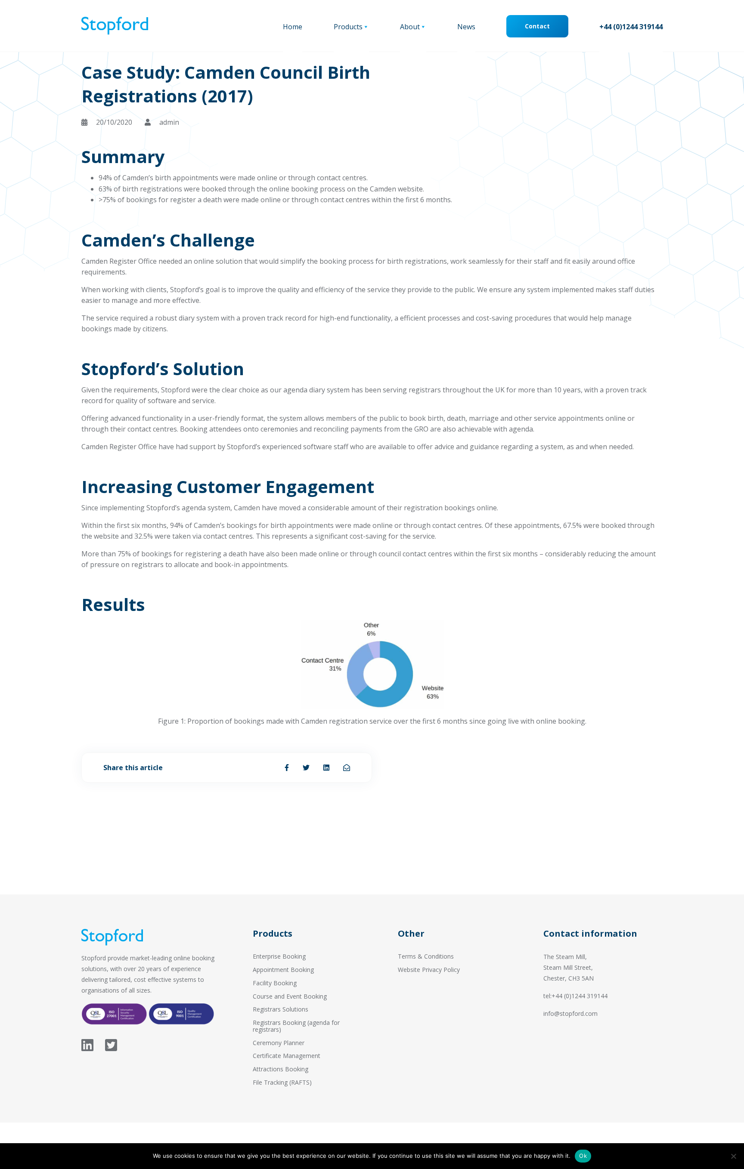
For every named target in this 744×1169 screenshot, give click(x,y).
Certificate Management (286, 1056)
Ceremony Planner (278, 1043)
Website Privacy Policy (429, 969)
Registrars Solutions (280, 1009)
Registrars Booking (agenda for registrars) (296, 1025)
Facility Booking (275, 983)
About (410, 26)
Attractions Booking (280, 1069)
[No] (733, 1156)
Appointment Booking (283, 969)
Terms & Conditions (426, 956)
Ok (583, 1155)
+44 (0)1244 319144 (631, 26)
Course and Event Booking (290, 996)
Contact (537, 26)
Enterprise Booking (279, 956)
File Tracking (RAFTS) (282, 1082)
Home (292, 26)
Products (348, 26)
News (466, 26)
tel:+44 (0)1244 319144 (575, 996)
